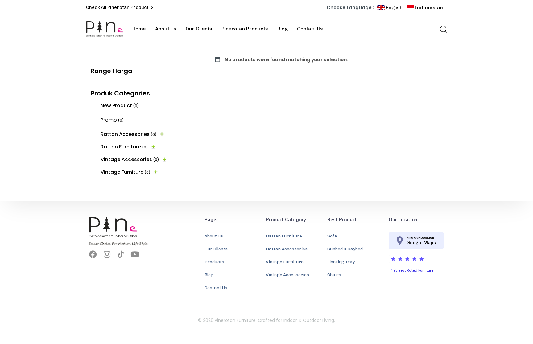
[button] (441, 29)
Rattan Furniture (124, 146)
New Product (120, 105)
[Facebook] (93, 254)
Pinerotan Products (244, 29)
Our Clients (199, 29)
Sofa (332, 236)
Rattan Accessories (129, 134)
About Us (165, 29)
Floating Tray (341, 262)
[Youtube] (134, 254)
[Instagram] (107, 254)
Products (214, 262)
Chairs (334, 274)
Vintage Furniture (126, 172)
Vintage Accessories (130, 159)
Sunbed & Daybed (345, 249)
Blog (282, 29)
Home (139, 29)
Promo (112, 119)
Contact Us (310, 29)
